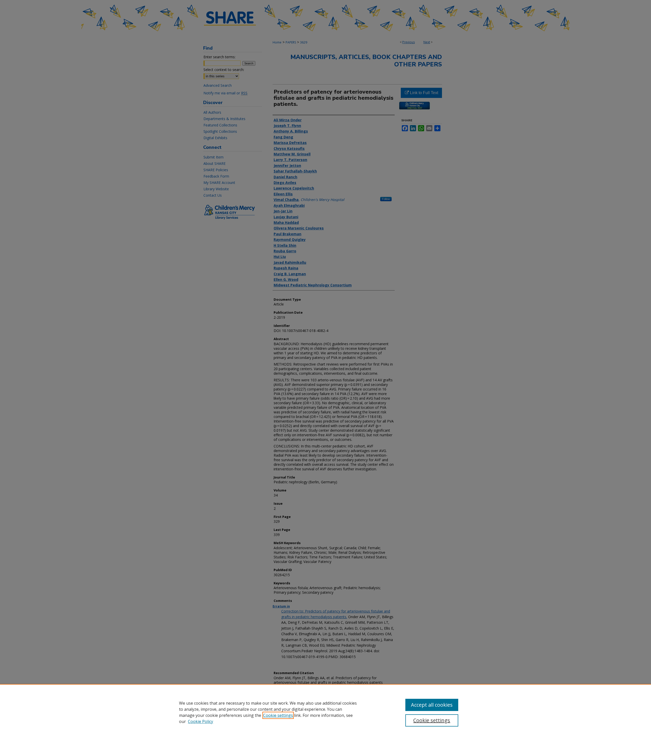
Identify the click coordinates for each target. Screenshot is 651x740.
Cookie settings (278, 715)
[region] (325, 712)
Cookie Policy (200, 721)
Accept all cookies (432, 704)
